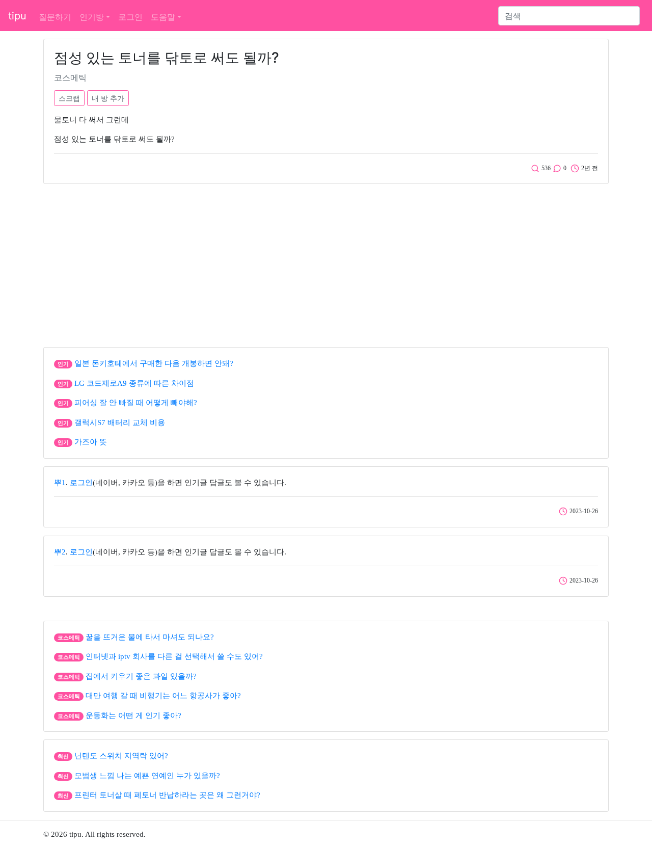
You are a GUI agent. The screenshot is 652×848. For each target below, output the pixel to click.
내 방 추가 (108, 98)
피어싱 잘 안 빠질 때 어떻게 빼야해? (135, 403)
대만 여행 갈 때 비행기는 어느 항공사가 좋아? (163, 696)
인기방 (91, 17)
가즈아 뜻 (90, 442)
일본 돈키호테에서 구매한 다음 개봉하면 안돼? (153, 363)
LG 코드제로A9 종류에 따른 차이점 (134, 383)
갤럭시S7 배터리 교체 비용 (119, 422)
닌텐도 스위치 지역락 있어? (121, 756)
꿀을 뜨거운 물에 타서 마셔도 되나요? (150, 637)
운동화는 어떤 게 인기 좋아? (133, 715)
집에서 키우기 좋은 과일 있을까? (141, 676)
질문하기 (55, 17)
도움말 (163, 17)
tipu (17, 16)
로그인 (130, 17)
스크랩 (69, 98)
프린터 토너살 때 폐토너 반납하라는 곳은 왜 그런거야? (167, 795)
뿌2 (60, 552)
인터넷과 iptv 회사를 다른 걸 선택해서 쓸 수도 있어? (174, 656)
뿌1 (60, 483)
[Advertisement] (326, 263)
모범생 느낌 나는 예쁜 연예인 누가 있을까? (147, 776)
